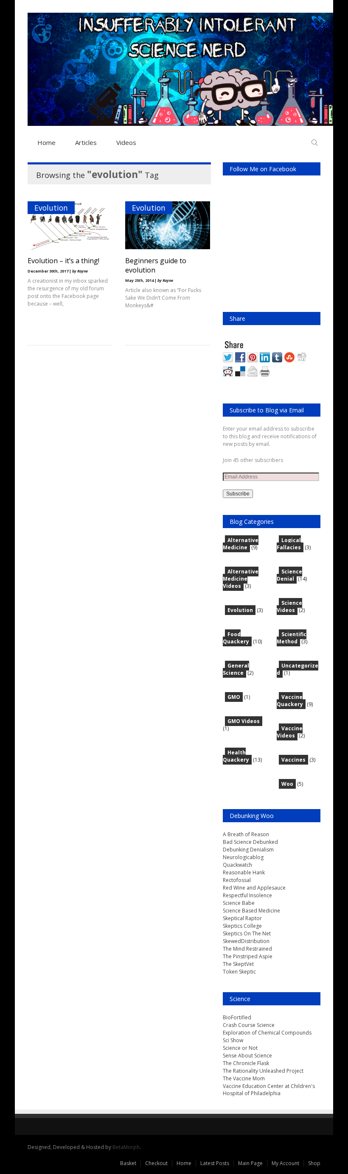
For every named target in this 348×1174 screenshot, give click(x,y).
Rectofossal (237, 880)
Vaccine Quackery (290, 700)
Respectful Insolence (247, 895)
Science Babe (239, 903)
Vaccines (293, 759)
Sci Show (233, 1040)
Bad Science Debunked (250, 842)
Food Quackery (236, 638)
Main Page (250, 1163)
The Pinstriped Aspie (247, 956)
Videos (126, 142)
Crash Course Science (249, 1025)
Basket (128, 1163)
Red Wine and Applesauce (254, 887)
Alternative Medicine (240, 544)
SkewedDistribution (246, 941)
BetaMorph (126, 1147)
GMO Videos (243, 721)
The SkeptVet (238, 964)
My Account (285, 1163)
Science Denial (289, 575)
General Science (236, 669)
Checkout (156, 1163)
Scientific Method (291, 638)
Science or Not (240, 1048)
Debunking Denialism (248, 849)
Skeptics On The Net (247, 933)
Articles (86, 142)
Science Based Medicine (251, 910)
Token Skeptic (239, 971)
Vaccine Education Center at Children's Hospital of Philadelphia (269, 1089)
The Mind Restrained (247, 948)
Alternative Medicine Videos (240, 579)
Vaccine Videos (290, 732)
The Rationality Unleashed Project (263, 1070)
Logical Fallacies (289, 544)
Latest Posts (214, 1163)
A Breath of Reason (246, 834)
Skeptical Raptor (242, 918)
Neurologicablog (243, 857)
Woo (287, 783)
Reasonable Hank (244, 872)
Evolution (51, 208)
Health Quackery (236, 756)
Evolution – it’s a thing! (63, 260)
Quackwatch (237, 864)
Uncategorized (297, 669)
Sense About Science (247, 1055)
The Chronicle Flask (246, 1063)
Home (46, 142)
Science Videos (289, 606)
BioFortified (237, 1017)
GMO (233, 697)
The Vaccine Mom (244, 1078)
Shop (314, 1163)
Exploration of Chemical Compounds (267, 1032)
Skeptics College (242, 925)
